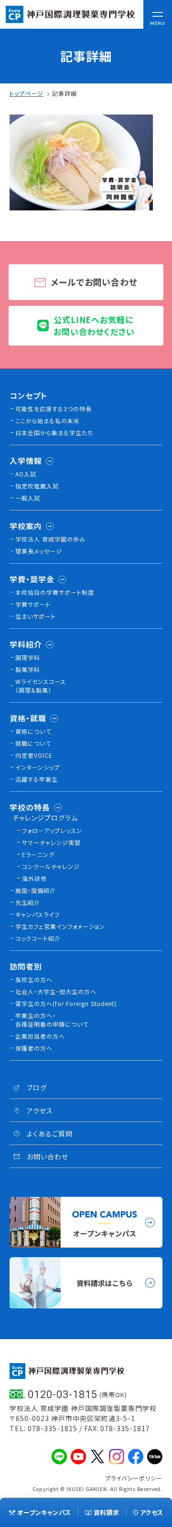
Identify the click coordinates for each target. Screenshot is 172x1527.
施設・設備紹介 (35, 890)
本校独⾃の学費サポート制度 (54, 592)
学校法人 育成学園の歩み (50, 539)
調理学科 (27, 657)
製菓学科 (27, 669)
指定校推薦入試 (37, 486)
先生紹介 (27, 902)
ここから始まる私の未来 (47, 420)
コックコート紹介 (38, 938)
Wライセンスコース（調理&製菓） (40, 685)
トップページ (26, 93)
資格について (33, 731)
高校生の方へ (34, 979)
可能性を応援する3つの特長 (53, 409)
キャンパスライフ (37, 914)
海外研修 (34, 878)
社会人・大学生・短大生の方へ (56, 991)
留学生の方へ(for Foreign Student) (66, 1003)
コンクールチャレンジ (51, 866)
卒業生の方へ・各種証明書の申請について (51, 1019)
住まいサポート (35, 616)
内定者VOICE (34, 755)
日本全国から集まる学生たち (54, 432)
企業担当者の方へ (40, 1036)
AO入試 (25, 474)
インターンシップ (37, 767)
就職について (33, 743)
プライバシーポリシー (133, 1478)
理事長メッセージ (38, 551)
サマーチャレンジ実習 (51, 842)
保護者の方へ (34, 1048)
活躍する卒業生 (36, 779)
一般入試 (27, 498)
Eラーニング (38, 854)
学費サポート (33, 604)
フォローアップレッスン (52, 830)
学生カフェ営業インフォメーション (60, 926)
